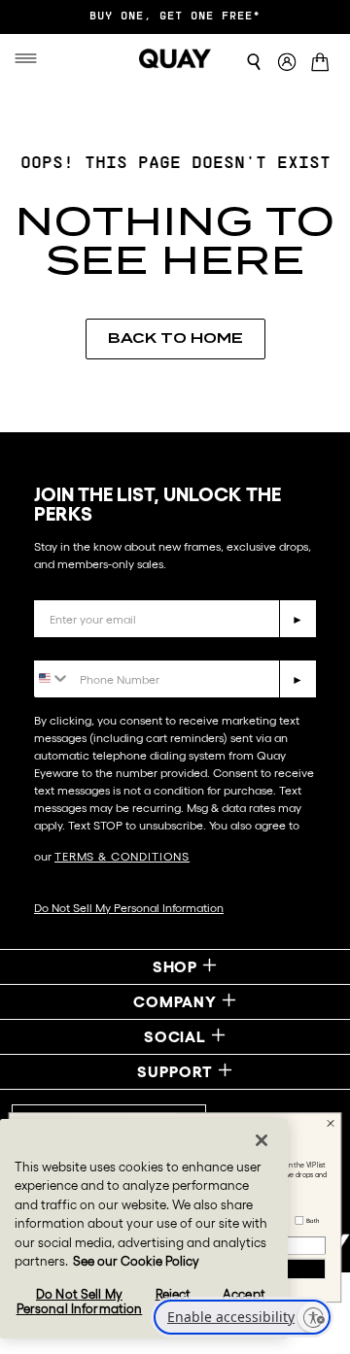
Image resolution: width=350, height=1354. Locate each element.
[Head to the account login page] (286, 63)
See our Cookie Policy (136, 1261)
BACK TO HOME (175, 338)
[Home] (175, 58)
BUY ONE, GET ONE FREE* (175, 16)
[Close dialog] (330, 1123)
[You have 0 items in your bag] (323, 64)
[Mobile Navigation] (29, 58)
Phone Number (90, 645)
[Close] (261, 1140)
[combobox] (52, 677)
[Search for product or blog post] (253, 62)
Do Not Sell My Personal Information (129, 907)
